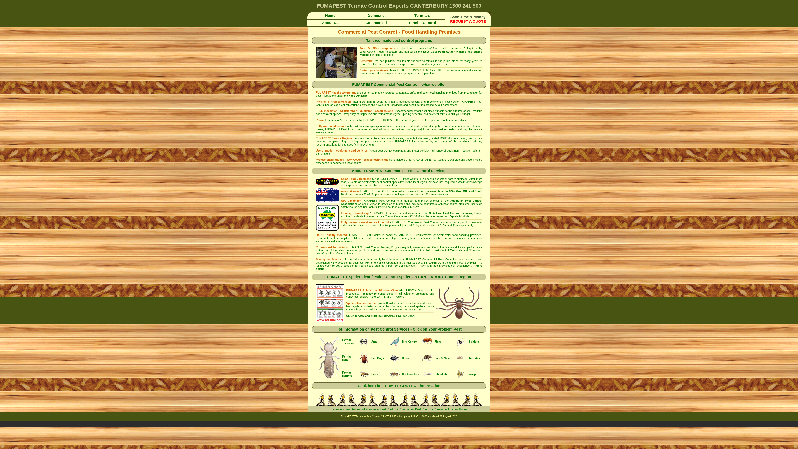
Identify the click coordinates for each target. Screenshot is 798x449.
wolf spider (416, 306)
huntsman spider (388, 309)
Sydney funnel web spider (411, 303)
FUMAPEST (395, 178)
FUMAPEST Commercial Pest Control (431, 259)
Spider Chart (385, 303)
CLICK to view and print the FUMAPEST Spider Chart (380, 315)
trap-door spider (365, 309)
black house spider (396, 306)
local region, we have (426, 182)
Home (463, 409)
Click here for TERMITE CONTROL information (399, 386)
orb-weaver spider (410, 309)
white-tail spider (372, 306)
